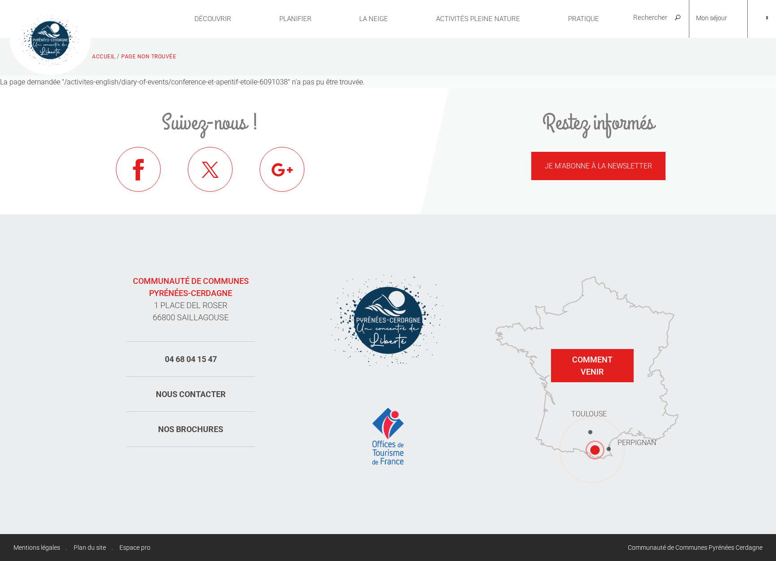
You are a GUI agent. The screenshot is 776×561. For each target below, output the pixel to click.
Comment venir (592, 365)
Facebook (138, 169)
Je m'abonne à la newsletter (598, 166)
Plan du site (90, 547)
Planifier (295, 19)
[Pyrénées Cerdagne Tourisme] (50, 39)
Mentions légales (36, 547)
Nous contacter (191, 394)
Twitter (210, 169)
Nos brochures (190, 429)
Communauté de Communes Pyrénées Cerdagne (695, 547)
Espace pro (134, 547)
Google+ (282, 169)
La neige (373, 19)
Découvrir (212, 19)
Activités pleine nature (478, 19)
